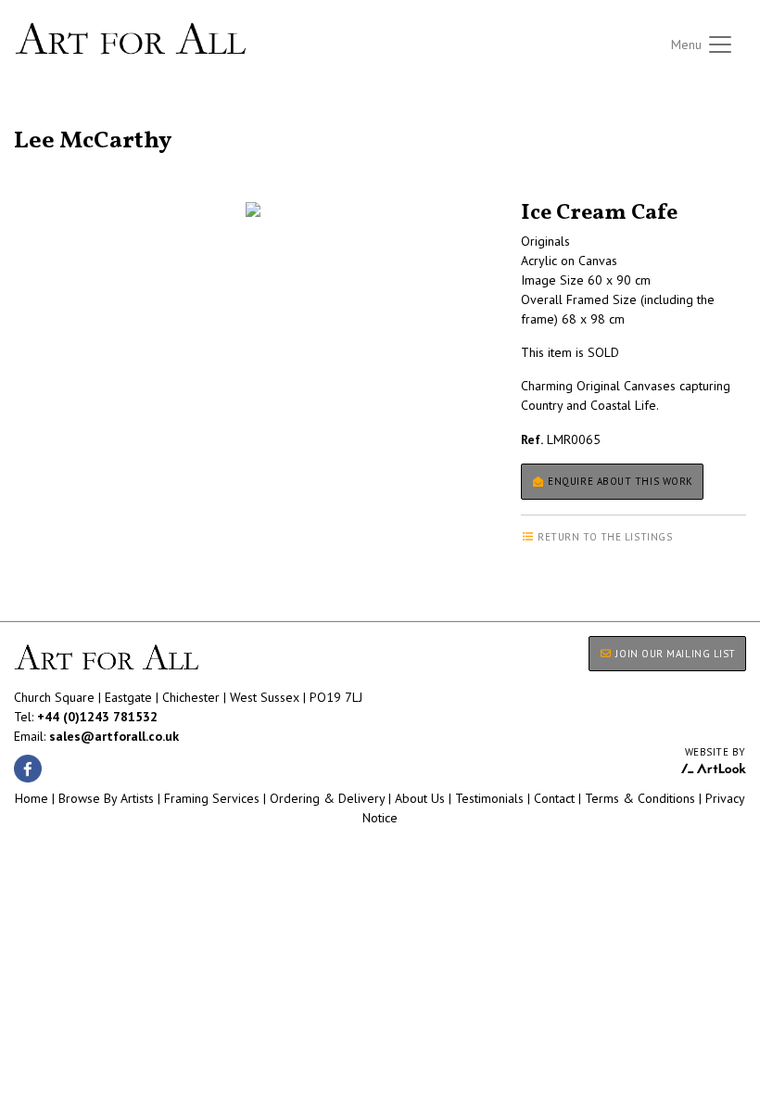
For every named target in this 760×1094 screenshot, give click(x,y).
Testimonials (489, 798)
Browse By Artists (106, 798)
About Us (420, 798)
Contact (554, 798)
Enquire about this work (619, 481)
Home (31, 798)
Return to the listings (81, 118)
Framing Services (212, 798)
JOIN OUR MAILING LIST (674, 653)
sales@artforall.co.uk (114, 736)
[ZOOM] (253, 209)
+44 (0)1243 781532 (97, 716)
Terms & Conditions (640, 798)
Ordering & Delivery (327, 798)
